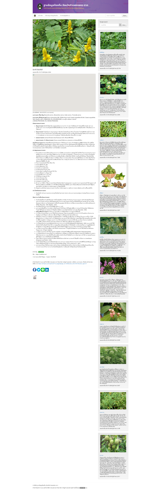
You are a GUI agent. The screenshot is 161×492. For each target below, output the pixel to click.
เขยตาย (102, 324)
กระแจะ (102, 97)
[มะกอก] (113, 443)
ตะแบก (101, 277)
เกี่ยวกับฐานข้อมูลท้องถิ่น (51, 15)
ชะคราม (102, 412)
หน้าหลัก (40, 15)
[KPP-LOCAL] (35, 15)
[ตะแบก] (113, 266)
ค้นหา (124, 15)
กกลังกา (102, 140)
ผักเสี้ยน (102, 237)
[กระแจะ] (113, 84)
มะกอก (101, 455)
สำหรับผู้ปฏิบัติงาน (65, 15)
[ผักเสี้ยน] (113, 225)
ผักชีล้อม (102, 52)
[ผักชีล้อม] (113, 40)
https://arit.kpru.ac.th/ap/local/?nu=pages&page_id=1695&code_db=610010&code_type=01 (62, 263)
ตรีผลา (101, 193)
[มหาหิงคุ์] (113, 355)
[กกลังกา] (113, 129)
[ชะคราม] (113, 401)
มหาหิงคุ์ (102, 367)
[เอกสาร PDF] (35, 277)
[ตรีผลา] (113, 177)
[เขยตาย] (113, 312)
